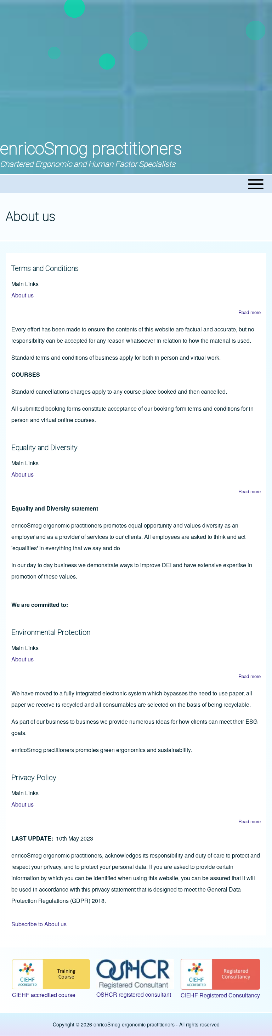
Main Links (25, 284)
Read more (249, 312)
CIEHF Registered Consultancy (220, 995)
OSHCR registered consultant (133, 994)
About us (22, 295)
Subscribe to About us (39, 924)
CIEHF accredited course (43, 995)
